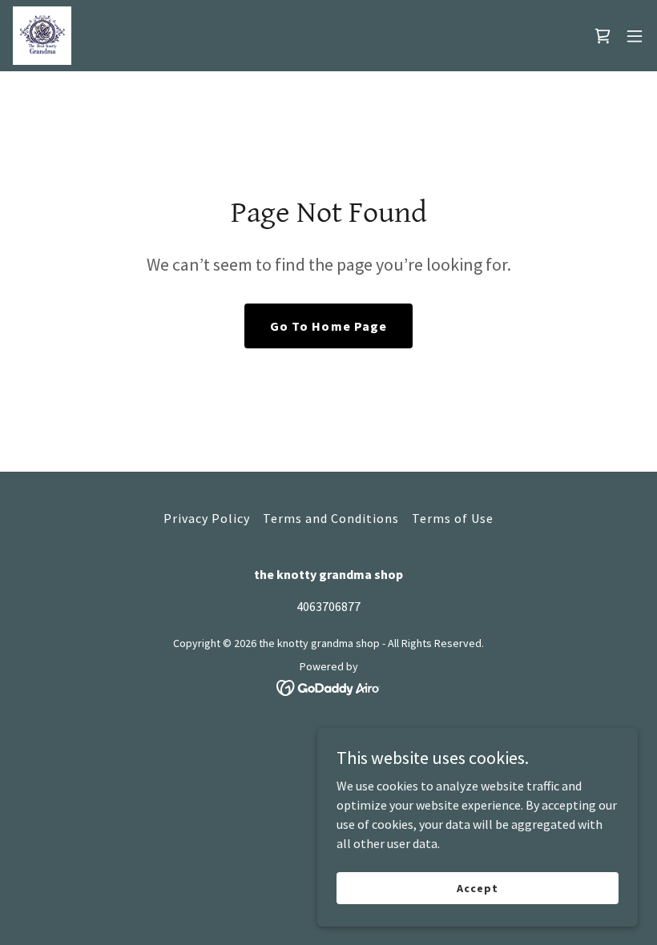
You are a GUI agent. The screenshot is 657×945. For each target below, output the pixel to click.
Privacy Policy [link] (206, 518)
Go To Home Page (328, 326)
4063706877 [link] (328, 606)
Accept (477, 887)
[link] (42, 35)
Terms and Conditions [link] (331, 518)
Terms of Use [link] (453, 518)
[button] (635, 36)
